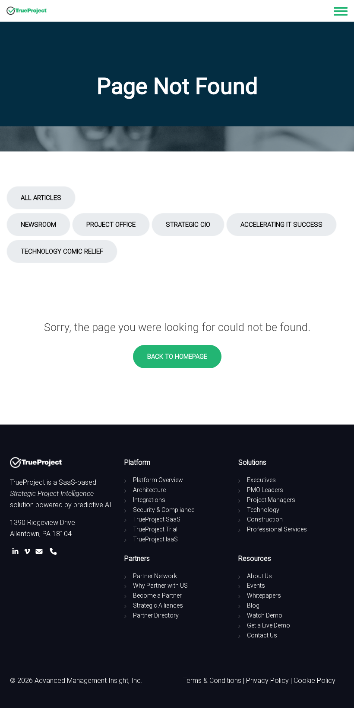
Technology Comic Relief (62, 251)
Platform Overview (158, 479)
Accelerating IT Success (281, 224)
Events (256, 585)
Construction (265, 519)
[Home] (26, 11)
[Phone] (53, 551)
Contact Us (262, 635)
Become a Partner (157, 595)
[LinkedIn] (17, 551)
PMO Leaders (265, 489)
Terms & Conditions (212, 680)
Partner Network (155, 576)
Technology (263, 509)
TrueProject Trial (155, 529)
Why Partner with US (160, 585)
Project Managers (271, 499)
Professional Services (277, 529)
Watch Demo (264, 615)
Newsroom (38, 224)
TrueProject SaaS (156, 519)
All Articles (41, 198)
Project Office (111, 224)
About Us (259, 576)
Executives (261, 479)
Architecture (149, 489)
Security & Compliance (163, 509)
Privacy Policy (267, 680)
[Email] (41, 551)
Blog (253, 605)
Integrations (149, 499)
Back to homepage (177, 356)
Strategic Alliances (158, 605)
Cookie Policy (314, 680)
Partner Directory (156, 615)
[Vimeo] (29, 551)
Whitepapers (264, 595)
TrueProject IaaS (155, 539)
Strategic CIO (188, 224)
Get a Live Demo (268, 625)
